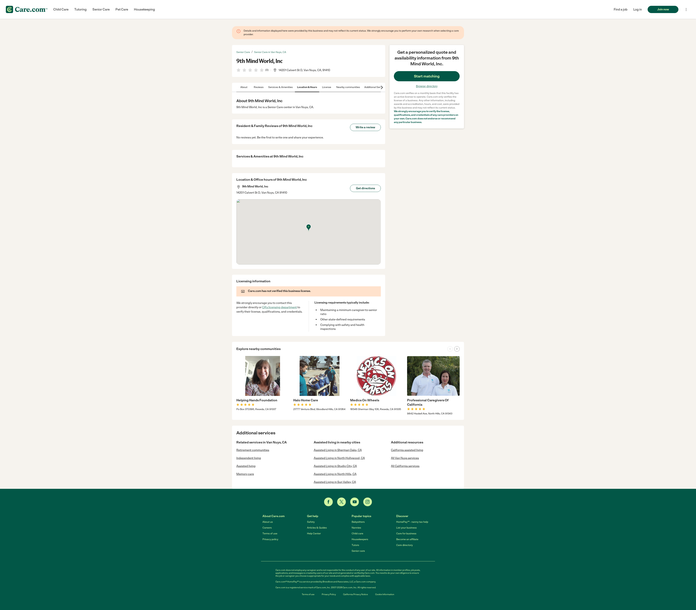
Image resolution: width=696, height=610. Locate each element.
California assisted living (407, 450)
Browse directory (427, 86)
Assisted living (246, 466)
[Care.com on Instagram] (367, 502)
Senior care (358, 550)
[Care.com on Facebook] (328, 502)
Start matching (427, 76)
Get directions (365, 188)
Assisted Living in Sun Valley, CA (335, 482)
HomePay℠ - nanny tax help (412, 521)
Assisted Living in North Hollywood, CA (339, 458)
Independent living (248, 458)
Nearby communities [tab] (348, 87)
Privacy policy (270, 539)
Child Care (61, 9)
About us (267, 521)
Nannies (356, 527)
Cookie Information (384, 594)
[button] (637, 9)
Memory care (245, 474)
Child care (357, 533)
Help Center (314, 533)
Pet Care (121, 9)
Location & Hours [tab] (307, 87)
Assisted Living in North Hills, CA (335, 474)
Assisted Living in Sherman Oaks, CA (338, 450)
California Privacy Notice (355, 594)
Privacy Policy (329, 594)
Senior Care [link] (243, 52)
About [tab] (243, 87)
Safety (311, 521)
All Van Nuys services (405, 458)
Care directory (404, 545)
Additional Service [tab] (374, 87)
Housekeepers (360, 539)
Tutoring (80, 9)
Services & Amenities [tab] (280, 87)
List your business (406, 527)
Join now (663, 9)
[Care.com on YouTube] (354, 502)
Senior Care (101, 9)
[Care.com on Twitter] (341, 502)
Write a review (365, 127)
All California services (405, 466)
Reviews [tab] (259, 87)
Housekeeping (144, 9)
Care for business (406, 533)
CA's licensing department (279, 307)
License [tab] (326, 87)
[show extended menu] (686, 9)
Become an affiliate (407, 539)
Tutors (355, 545)
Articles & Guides (317, 527)
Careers (267, 527)
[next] (457, 349)
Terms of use (269, 533)
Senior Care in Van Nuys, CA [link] (270, 52)
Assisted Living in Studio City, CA (335, 466)
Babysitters (358, 521)
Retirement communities (252, 450)
